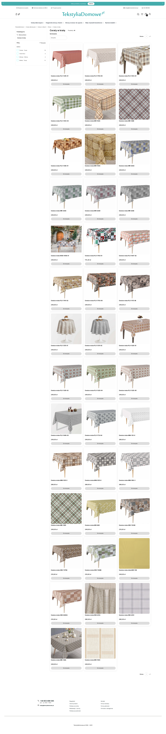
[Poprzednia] (3, 4)
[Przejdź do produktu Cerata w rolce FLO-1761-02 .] (66, 284)
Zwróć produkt (74, 703)
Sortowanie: (53, 34)
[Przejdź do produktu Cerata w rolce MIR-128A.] (66, 643)
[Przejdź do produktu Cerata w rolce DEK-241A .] (100, 598)
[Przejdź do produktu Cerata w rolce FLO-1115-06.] (134, 284)
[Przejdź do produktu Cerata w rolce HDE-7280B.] (100, 553)
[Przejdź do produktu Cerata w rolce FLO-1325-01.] (134, 328)
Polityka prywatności (75, 711)
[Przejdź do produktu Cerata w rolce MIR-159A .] (100, 149)
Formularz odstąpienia (107, 708)
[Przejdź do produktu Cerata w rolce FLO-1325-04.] (100, 373)
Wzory (49, 27)
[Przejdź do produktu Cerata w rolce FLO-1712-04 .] (100, 418)
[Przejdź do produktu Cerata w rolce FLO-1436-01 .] (66, 149)
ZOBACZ (91, 3)
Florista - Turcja (23, 50)
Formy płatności (105, 706)
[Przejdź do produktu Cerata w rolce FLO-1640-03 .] (66, 418)
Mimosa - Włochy (23, 57)
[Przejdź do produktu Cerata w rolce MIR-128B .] (134, 104)
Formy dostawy (105, 703)
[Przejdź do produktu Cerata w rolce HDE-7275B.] (66, 553)
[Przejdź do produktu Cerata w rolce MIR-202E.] (134, 194)
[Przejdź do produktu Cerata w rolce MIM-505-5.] (66, 463)
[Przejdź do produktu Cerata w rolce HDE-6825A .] (66, 598)
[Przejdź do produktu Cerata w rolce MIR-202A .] (134, 149)
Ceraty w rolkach (42, 27)
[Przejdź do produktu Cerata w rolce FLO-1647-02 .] (134, 239)
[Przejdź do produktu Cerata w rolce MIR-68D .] (100, 508)
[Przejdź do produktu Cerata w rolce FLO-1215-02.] (100, 328)
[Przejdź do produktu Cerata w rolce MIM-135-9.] (134, 418)
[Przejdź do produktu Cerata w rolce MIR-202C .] (66, 194)
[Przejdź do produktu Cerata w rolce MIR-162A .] (100, 104)
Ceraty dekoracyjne (31, 27)
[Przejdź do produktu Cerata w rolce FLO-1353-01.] (134, 59)
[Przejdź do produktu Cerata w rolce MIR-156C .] (100, 643)
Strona (141, 36)
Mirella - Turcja (23, 60)
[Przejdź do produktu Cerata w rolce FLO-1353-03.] (66, 104)
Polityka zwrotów (74, 706)
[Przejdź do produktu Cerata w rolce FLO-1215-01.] (66, 328)
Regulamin (72, 701)
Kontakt (103, 701)
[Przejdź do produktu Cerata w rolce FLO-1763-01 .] (100, 239)
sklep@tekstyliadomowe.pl (131, 8)
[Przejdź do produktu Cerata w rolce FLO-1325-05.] (134, 373)
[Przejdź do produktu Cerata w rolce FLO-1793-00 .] (100, 284)
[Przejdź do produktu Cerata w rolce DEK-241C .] (134, 598)
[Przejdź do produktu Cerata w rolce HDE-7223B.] (134, 508)
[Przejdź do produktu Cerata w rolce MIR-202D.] (100, 194)
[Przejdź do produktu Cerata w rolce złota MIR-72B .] (134, 553)
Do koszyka (66, 84)
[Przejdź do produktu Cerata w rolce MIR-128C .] (66, 508)
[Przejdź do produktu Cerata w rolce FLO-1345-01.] (66, 59)
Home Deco (22, 53)
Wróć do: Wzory (22, 34)
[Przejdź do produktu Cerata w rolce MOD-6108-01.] (66, 239)
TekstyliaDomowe (19, 27)
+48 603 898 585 (47, 701)
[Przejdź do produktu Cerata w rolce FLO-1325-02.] (66, 373)
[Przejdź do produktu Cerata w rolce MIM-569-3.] (134, 463)
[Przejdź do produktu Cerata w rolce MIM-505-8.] (100, 463)
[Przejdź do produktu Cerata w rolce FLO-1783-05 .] (100, 59)
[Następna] (162, 4)
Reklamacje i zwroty (75, 708)
